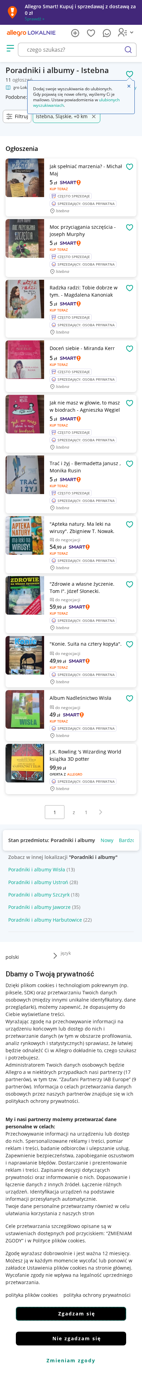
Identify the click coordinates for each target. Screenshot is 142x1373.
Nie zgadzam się (76, 1338)
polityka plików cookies (32, 1295)
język (66, 953)
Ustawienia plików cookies (57, 1267)
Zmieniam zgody (71, 1360)
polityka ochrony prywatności (97, 1295)
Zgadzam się (76, 1313)
